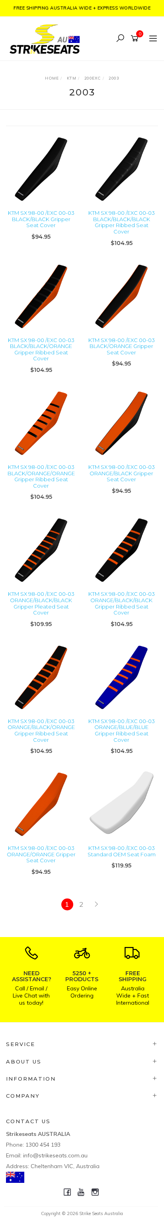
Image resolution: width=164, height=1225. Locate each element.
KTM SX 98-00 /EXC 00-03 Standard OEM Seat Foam (122, 851)
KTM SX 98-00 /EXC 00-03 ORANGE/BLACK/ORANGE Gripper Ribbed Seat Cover (41, 730)
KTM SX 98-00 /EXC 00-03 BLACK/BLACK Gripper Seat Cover (41, 219)
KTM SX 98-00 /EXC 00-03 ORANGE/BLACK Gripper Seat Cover (121, 473)
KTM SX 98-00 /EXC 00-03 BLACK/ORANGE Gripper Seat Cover (121, 346)
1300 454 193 (43, 1144)
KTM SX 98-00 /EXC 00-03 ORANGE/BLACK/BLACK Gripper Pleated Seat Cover (41, 603)
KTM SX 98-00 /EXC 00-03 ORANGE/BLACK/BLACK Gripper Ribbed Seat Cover (121, 603)
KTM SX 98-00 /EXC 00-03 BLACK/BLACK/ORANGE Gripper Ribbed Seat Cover (41, 349)
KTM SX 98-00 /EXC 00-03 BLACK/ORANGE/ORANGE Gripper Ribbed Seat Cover (41, 476)
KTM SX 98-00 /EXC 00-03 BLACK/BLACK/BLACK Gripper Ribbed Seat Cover (121, 222)
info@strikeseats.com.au (55, 1155)
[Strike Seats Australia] (46, 38)
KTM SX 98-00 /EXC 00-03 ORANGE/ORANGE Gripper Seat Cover (41, 854)
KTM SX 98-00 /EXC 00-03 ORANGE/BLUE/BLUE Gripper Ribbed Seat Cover (121, 730)
